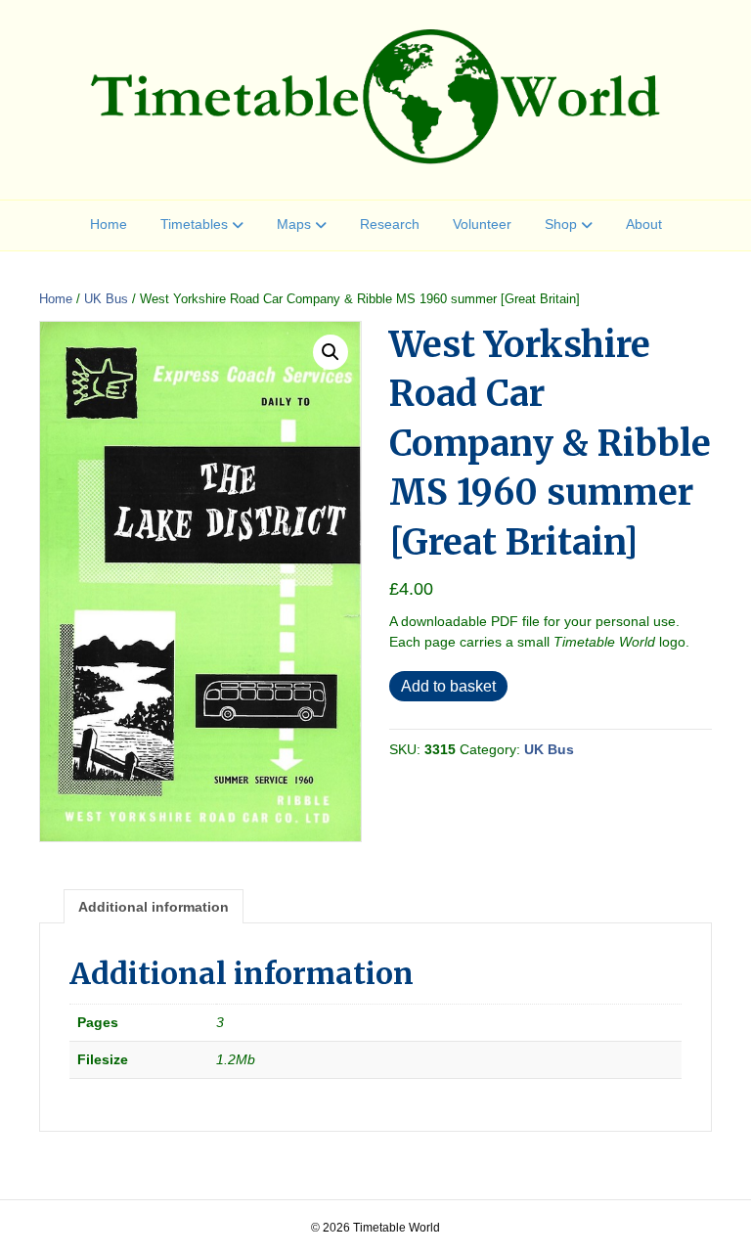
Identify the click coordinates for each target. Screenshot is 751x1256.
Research (390, 224)
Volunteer (482, 224)
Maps (294, 224)
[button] (330, 352)
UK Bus (106, 299)
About (644, 224)
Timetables (194, 224)
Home (108, 224)
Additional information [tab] (153, 907)
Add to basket (448, 686)
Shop (561, 224)
